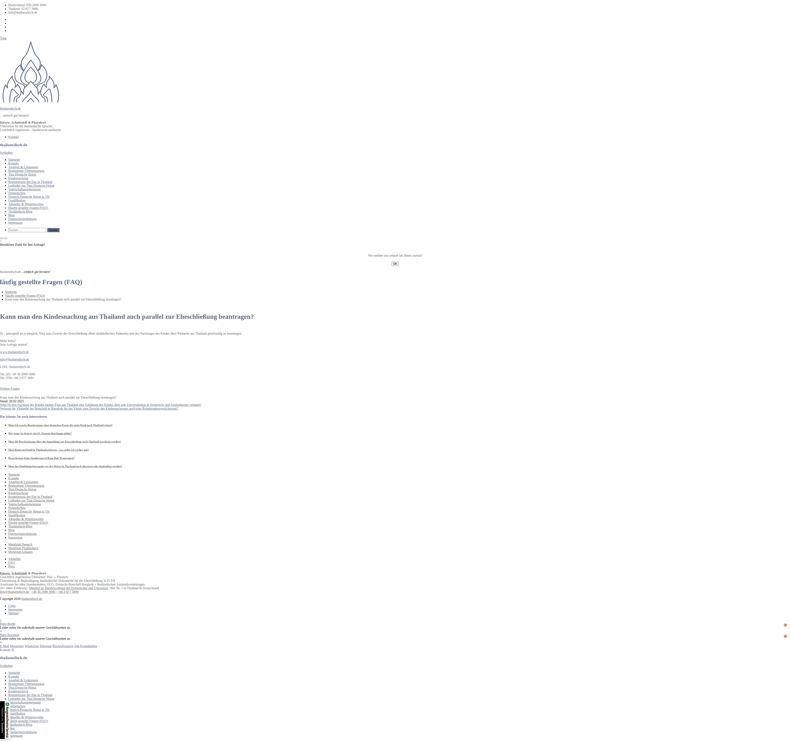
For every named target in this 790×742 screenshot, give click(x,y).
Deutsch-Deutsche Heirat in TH (29, 196)
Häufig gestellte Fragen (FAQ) (28, 208)
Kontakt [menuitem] (13, 137)
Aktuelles (14, 559)
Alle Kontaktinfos (85, 646)
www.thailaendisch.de (14, 352)
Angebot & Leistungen (23, 167)
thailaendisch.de (10, 108)
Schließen (6, 152)
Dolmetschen (16, 193)
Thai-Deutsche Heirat (22, 174)
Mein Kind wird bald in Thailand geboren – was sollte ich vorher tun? (48, 449)
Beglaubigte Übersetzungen (26, 171)
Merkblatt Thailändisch (23, 548)
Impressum (15, 222)
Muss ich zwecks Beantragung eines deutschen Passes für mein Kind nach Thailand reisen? (60, 425)
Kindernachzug (18, 178)
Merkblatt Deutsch (20, 544)
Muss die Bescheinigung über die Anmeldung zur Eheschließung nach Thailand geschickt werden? (64, 441)
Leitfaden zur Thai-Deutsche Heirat (31, 185)
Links (12, 606)
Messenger (17, 646)
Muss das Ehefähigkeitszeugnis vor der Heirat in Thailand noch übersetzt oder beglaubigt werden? (65, 466)
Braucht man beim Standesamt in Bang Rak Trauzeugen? (41, 458)
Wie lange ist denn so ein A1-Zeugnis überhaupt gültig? (40, 433)
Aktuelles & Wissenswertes (26, 204)
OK (395, 263)
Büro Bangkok (9, 635)
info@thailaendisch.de (14, 359)
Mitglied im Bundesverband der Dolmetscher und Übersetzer (68, 588)
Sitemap (13, 613)
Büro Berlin (7, 624)
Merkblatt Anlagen (20, 552)
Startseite (14, 159)
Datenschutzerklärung (22, 219)
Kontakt (13, 163)
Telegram (46, 646)
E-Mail (4, 646)
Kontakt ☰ (7, 650)
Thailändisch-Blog (20, 211)
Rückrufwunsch (62, 646)
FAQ (11, 562)
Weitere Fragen (10, 388)
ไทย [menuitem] (3, 38)
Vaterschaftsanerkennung (24, 189)
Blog (11, 215)
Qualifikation (16, 200)
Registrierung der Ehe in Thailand (30, 182)
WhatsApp (32, 646)
